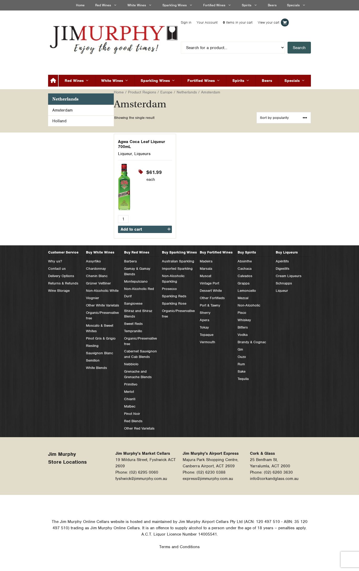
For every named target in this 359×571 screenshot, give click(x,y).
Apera (204, 320)
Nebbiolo (131, 364)
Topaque (206, 334)
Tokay (204, 327)
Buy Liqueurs (287, 252)
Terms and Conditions (179, 546)
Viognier (92, 298)
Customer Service (63, 252)
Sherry (205, 312)
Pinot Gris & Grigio (101, 338)
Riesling (92, 345)
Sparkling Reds (174, 296)
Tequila (243, 379)
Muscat (205, 276)
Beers (272, 5)
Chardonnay (96, 268)
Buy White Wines (100, 252)
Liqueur (125, 153)
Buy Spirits (247, 252)
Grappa (243, 283)
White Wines (136, 5)
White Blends (96, 368)
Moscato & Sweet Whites (99, 328)
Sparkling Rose (174, 303)
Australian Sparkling (178, 261)
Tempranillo (133, 331)
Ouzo (242, 357)
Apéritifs (282, 261)
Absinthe (245, 261)
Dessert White (211, 290)
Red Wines (103, 5)
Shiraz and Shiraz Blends (138, 314)
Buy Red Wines (136, 252)
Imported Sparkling (177, 268)
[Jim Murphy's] (114, 38)
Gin (240, 349)
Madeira (206, 261)
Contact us (57, 268)
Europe (166, 92)
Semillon (93, 360)
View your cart (268, 22)
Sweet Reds (133, 323)
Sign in (186, 22)
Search (299, 47)
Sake (241, 371)
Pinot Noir (132, 413)
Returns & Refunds (63, 283)
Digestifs (282, 268)
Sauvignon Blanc (99, 353)
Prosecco (169, 289)
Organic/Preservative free (102, 315)
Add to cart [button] (131, 229)
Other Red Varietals (139, 428)
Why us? (55, 261)
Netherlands (187, 92)
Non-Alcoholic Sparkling (173, 279)
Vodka (243, 334)
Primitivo (130, 384)
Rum (241, 364)
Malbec (129, 406)
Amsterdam (62, 110)
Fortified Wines (214, 5)
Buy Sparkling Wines (179, 252)
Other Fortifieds (212, 298)
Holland (59, 121)
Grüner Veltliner (98, 283)
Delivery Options (61, 276)
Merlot (129, 391)
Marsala (206, 268)
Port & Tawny (210, 305)
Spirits (246, 5)
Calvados (245, 276)
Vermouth (207, 342)
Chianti (129, 399)
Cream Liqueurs (288, 276)
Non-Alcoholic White (102, 290)
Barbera (130, 261)
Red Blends (133, 421)
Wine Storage (59, 290)
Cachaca (245, 268)
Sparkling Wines (174, 5)
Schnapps (284, 283)
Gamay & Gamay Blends (137, 271)
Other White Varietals (102, 305)
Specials (293, 5)
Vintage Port (209, 283)
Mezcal (243, 298)
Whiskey (244, 320)
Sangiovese (133, 303)
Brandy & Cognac (252, 342)
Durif (128, 296)
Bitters (243, 327)
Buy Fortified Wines (216, 252)
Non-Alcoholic (249, 305)
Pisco (242, 312)
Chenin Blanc (96, 276)
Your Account (207, 22)
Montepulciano (136, 281)
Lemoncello (247, 290)
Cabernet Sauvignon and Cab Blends (140, 354)
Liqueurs (142, 153)
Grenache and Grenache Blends (138, 374)
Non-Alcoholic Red (139, 289)
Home (80, 5)
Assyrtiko (93, 261)
